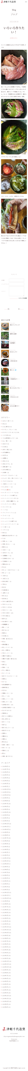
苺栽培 (4, 713)
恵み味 (4, 598)
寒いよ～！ (5, 573)
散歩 (3, 619)
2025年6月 (5, 806)
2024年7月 (5, 838)
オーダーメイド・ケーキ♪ (9, 492)
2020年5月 (5, 981)
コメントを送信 (23, 298)
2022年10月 (5, 898)
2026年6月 (5, 772)
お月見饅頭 (5, 452)
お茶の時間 (5, 469)
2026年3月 (5, 781)
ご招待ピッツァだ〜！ (8, 484)
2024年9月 (5, 832)
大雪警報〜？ (5, 555)
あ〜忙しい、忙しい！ (8, 429)
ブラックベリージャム (8, 512)
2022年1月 (5, 924)
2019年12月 (5, 995)
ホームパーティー (7, 518)
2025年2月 (5, 818)
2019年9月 (5, 1004)
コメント (3, 291)
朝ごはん (4, 630)
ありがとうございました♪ (9, 432)
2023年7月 (5, 872)
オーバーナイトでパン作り (9, 498)
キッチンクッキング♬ (8, 504)
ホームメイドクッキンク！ (9, 524)
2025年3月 (5, 815)
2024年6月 (5, 841)
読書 (3, 733)
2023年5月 (5, 878)
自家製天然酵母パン (7, 707)
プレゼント (5, 515)
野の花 (4, 742)
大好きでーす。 (6, 553)
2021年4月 (5, 950)
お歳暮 (4, 458)
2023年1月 (5, 889)
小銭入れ (4, 578)
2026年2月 (5, 783)
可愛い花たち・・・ (7, 544)
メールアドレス (5, 284)
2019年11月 (5, 998)
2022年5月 (5, 912)
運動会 (4, 736)
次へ (19, 308)
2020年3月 (5, 987)
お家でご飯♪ (5, 449)
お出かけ (4, 444)
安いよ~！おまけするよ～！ (9, 570)
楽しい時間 (5, 650)
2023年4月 (5, 881)
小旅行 (4, 576)
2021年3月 (5, 952)
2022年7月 (5, 907)
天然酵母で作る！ (7, 558)
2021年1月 (5, 958)
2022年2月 (5, 921)
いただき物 (5, 435)
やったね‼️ (5, 490)
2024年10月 (5, 829)
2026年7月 (5, 769)
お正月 (4, 455)
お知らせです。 (6, 464)
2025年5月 (5, 809)
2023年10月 (5, 864)
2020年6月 (5, 978)
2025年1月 (5, 821)
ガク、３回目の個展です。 (9, 501)
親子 (3, 725)
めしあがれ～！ (6, 487)
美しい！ (4, 696)
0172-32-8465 (14, 1033)
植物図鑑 (4, 644)
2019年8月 (5, 1007)
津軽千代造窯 (5, 656)
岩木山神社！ (5, 581)
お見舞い (4, 472)
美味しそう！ (5, 702)
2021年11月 (5, 930)
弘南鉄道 (4, 590)
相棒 (3, 679)
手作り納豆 (5, 616)
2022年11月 (5, 895)
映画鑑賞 (4, 624)
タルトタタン (5, 507)
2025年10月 (5, 795)
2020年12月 (5, 961)
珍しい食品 (5, 670)
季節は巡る (5, 564)
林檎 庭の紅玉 (6, 639)
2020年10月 (5, 967)
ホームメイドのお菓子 (8, 521)
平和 (3, 584)
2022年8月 (5, 904)
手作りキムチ (5, 604)
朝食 (3, 633)
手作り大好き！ (6, 613)
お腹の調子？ (5, 467)
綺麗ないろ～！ (6, 693)
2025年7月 (5, 803)
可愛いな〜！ (5, 541)
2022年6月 (5, 910)
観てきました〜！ (7, 727)
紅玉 (3, 690)
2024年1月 (5, 855)
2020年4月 (5, 984)
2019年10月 (5, 1001)
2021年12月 (5, 927)
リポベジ (4, 530)
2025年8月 (5, 801)
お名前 (2, 280)
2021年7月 (5, 941)
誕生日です (5, 730)
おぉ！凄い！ (5, 441)
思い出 (4, 596)
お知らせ (4, 461)
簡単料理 (4, 687)
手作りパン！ (5, 610)
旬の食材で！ (5, 621)
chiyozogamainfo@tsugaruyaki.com (14, 1036)
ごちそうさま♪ (6, 481)
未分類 (4, 636)
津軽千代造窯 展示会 (8, 659)
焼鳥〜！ (4, 667)
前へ (9, 308)
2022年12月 (5, 892)
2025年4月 (5, 812)
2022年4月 (5, 915)
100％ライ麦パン (6, 421)
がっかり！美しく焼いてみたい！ (11, 478)
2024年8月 (5, 835)
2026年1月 (5, 786)
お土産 (4, 447)
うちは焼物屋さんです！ (8, 438)
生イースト (5, 673)
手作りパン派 (5, 607)
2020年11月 (5, 964)
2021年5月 (5, 947)
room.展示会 (5, 426)
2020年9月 (5, 970)
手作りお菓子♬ (6, 601)
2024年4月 (5, 846)
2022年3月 (5, 918)
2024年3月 (5, 849)
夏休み (4, 547)
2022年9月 (5, 901)
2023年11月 (5, 861)
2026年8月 (5, 766)
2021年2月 (5, 955)
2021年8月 (5, 938)
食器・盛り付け (6, 756)
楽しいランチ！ (6, 647)
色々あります (5, 710)
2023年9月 (5, 867)
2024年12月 (5, 824)
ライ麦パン (5, 527)
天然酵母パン (5, 561)
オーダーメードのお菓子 (8, 495)
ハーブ (4, 510)
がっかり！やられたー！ (8, 475)
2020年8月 (5, 973)
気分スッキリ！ (6, 653)
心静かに (4, 593)
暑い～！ (4, 627)
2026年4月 (5, 778)
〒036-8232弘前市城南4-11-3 (14, 1040)
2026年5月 (5, 775)
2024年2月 (5, 852)
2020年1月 (5, 993)
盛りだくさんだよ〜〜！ (8, 676)
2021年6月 (5, 944)
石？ (3, 682)
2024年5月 (5, 844)
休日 (3, 533)
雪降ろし (4, 750)
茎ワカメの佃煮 (6, 716)
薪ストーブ (5, 722)
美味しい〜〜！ (6, 699)
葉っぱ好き (5, 719)
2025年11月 (5, 792)
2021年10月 (5, 932)
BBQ (3, 424)
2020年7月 (5, 975)
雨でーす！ (5, 747)
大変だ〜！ (5, 550)
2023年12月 (5, 858)
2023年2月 (5, 887)
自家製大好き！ (14, 38)
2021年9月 (5, 935)
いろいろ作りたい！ (14, 30)
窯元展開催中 (5, 684)
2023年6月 (5, 875)
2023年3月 (5, 884)
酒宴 (3, 739)
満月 (3, 664)
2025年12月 (5, 789)
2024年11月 (5, 826)
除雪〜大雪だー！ (7, 745)
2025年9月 (5, 798)
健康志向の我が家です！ (8, 535)
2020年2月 (5, 990)
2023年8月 (5, 869)
